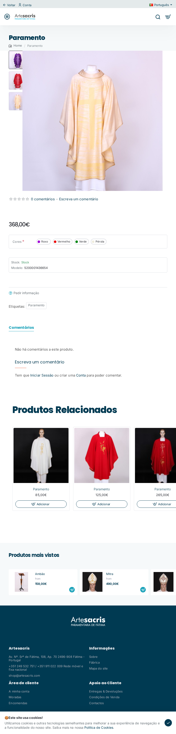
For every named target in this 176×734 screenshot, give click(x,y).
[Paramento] (41, 455)
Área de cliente (23, 683)
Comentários (21, 327)
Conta (81, 375)
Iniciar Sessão (42, 375)
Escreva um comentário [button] (78, 199)
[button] (18, 52)
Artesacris (19, 648)
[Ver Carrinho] (168, 16)
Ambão (40, 574)
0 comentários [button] (43, 199)
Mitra (109, 574)
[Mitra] (92, 582)
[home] (15, 45)
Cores (17, 241)
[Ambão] (21, 582)
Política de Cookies (98, 727)
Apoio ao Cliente (105, 683)
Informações (102, 648)
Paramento (36, 305)
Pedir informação (26, 293)
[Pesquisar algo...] (158, 16)
